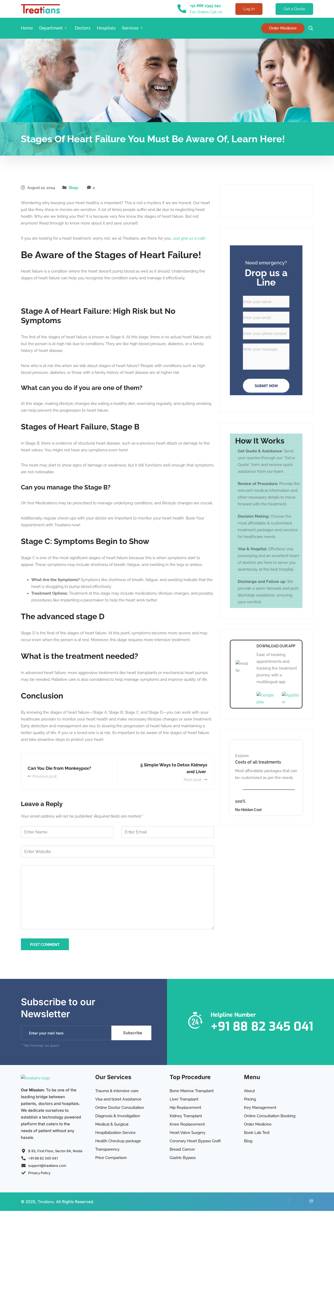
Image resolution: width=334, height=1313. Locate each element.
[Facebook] (286, 1202)
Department (51, 28)
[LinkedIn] (293, 1202)
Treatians (46, 1201)
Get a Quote (294, 9)
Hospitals (106, 28)
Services (130, 28)
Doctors (83, 28)
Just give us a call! (189, 238)
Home (27, 28)
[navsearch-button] (309, 28)
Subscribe (132, 1032)
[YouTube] (301, 1202)
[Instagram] (309, 1202)
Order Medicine (283, 28)
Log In (249, 9)
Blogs (74, 188)
